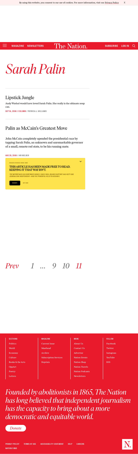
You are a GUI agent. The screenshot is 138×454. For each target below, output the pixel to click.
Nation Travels (81, 367)
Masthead (46, 348)
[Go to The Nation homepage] (71, 45)
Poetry (12, 371)
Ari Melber (24, 155)
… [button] (43, 266)
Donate (14, 183)
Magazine (18, 46)
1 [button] (32, 266)
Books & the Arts (17, 362)
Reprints (45, 362)
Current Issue (48, 343)
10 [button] (66, 266)
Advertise (78, 353)
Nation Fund (11, 448)
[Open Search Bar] (133, 45)
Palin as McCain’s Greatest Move (36, 128)
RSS (108, 362)
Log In (125, 46)
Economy (13, 353)
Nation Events (80, 357)
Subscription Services (51, 357)
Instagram (111, 353)
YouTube (110, 357)
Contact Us (79, 348)
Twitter (110, 348)
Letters (12, 376)
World (12, 348)
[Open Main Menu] (5, 45)
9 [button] (54, 266)
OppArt (12, 367)
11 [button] (79, 266)
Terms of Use (30, 444)
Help (70, 444)
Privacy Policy (112, 2)
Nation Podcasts (82, 371)
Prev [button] (12, 266)
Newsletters (35, 46)
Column (22, 111)
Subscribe (111, 46)
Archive (45, 353)
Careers (80, 444)
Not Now (25, 183)
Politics (12, 343)
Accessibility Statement (52, 444)
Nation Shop (80, 362)
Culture (12, 357)
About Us (78, 343)
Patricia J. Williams (37, 111)
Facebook (111, 343)
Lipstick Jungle (19, 97)
